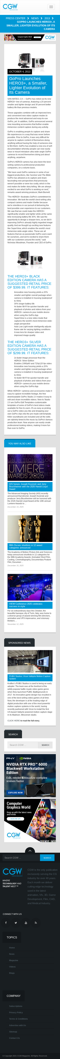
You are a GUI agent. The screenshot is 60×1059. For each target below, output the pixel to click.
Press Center (16, 18)
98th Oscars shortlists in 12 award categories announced (25, 546)
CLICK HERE (14, 721)
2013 (47, 18)
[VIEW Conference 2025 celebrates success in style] (30, 587)
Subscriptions (15, 1006)
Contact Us (14, 1038)
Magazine (13, 960)
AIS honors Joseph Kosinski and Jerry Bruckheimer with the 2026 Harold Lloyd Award (28, 486)
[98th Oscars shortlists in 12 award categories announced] (30, 528)
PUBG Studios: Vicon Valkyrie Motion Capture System (29, 677)
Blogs (12, 973)
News (35, 18)
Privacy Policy (16, 1012)
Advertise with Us (17, 1025)
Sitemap (13, 1032)
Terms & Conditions (18, 1019)
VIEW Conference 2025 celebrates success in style (25, 605)
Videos (12, 967)
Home (12, 948)
